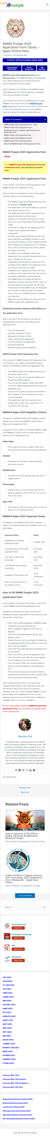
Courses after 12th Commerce (15, 1083)
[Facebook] (16, 770)
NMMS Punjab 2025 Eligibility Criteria (18, 138)
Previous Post (25, 788)
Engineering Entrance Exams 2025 (18, 1099)
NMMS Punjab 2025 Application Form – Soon (20, 125)
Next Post (25, 792)
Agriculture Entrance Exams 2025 (17, 1115)
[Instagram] (23, 770)
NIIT (13, 946)
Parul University (29, 68)
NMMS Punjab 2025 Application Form (18, 127)
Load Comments (25, 895)
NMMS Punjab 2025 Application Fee (17, 135)
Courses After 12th (11, 1075)
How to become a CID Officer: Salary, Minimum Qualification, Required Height (22, 835)
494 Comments (11, 841)
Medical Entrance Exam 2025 (15, 1103)
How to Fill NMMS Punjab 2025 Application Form (22, 144)
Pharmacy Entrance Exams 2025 (17, 1111)
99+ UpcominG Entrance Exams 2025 (19, 1119)
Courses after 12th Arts (13, 1087)
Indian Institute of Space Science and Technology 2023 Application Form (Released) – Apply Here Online (23, 879)
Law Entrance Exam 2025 (13, 1107)
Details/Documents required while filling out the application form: (22, 131)
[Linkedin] (30, 770)
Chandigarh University (12, 68)
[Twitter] (27, 770)
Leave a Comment (12, 886)
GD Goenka (42, 68)
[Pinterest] (34, 770)
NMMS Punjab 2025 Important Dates (18, 141)
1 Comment (7, 55)
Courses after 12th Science (14, 1079)
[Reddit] (19, 770)
